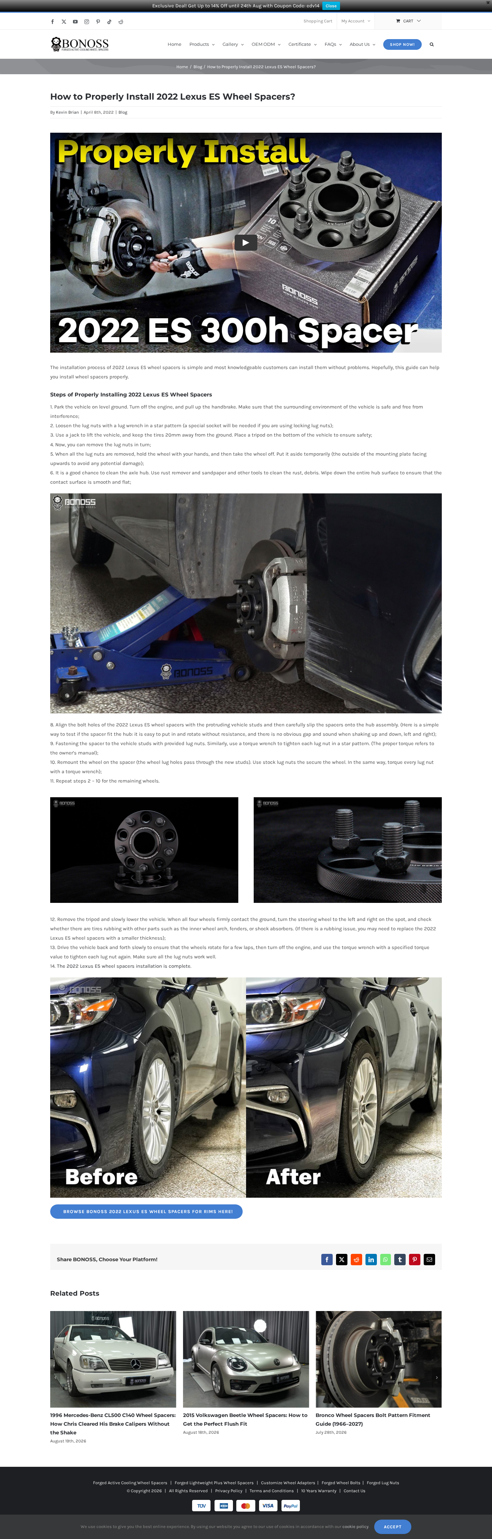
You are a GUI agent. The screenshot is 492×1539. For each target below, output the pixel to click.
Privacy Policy (228, 1482)
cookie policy (355, 1526)
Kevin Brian (67, 112)
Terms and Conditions (272, 1482)
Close (331, 5)
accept (393, 1526)
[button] (432, 44)
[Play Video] (246, 243)
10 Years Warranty (318, 1482)
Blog (122, 112)
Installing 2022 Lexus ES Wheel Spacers (156, 394)
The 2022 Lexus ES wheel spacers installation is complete (123, 966)
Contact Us (354, 1482)
